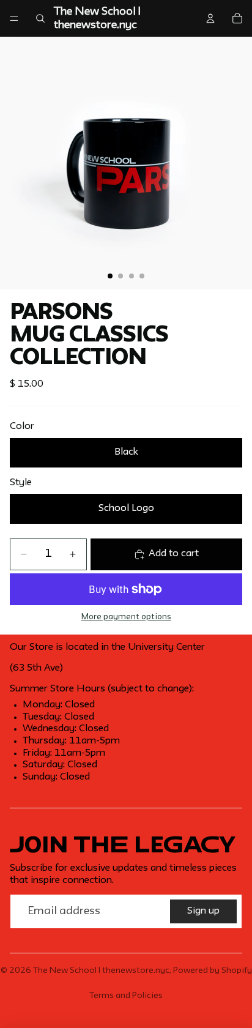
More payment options (126, 617)
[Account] (210, 18)
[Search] (40, 18)
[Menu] (14, 18)
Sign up (203, 911)
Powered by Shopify (212, 970)
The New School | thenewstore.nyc (101, 970)
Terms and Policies (126, 995)
